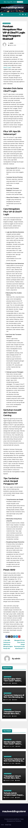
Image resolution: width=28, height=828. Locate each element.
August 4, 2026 (9, 797)
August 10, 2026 (10, 763)
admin (11, 43)
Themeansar (18, 821)
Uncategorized (6, 23)
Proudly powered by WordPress (11, 819)
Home (2, 824)
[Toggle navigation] (25, 14)
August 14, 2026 (10, 746)
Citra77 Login (7, 67)
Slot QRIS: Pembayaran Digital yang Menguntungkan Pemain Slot (8, 644)
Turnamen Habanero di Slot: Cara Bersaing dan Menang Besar (14, 697)
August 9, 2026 (9, 780)
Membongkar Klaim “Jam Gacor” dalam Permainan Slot (12, 681)
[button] (20, 14)
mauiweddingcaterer (12, 7)
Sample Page (8, 824)
